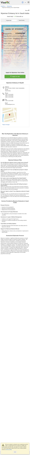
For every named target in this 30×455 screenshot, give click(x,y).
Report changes (6, 124)
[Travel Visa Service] (5, 2)
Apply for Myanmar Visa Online (15, 72)
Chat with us (19, 16)
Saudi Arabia (21, 20)
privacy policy (9, 449)
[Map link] (9, 115)
